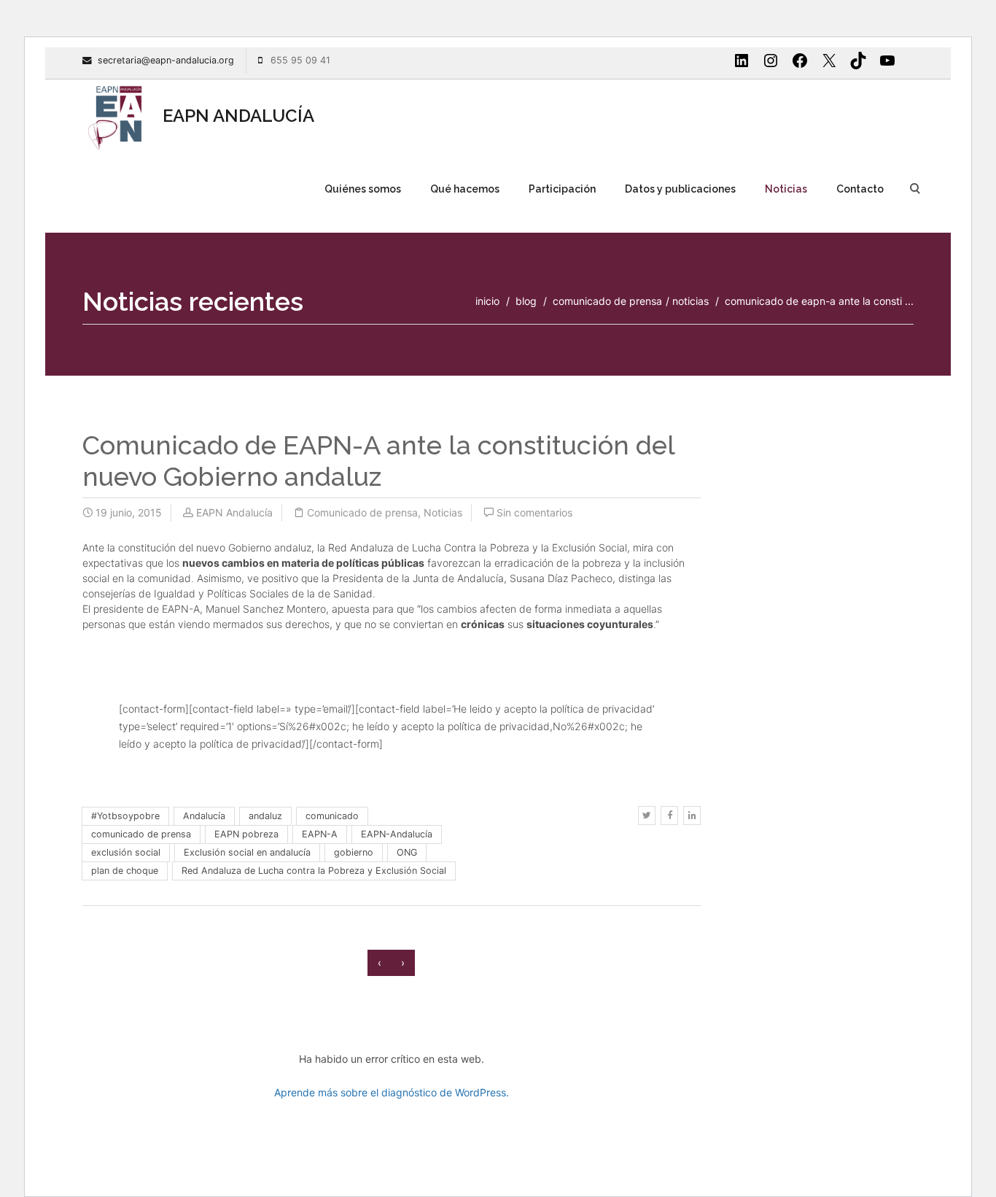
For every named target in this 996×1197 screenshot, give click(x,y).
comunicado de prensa (141, 834)
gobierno (353, 852)
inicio (487, 301)
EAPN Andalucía (234, 512)
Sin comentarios (534, 512)
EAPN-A (320, 834)
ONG (407, 852)
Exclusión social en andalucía (247, 852)
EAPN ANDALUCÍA (236, 115)
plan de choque (124, 870)
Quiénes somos (362, 189)
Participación (562, 189)
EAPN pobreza (246, 834)
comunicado (332, 815)
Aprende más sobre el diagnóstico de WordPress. (391, 1092)
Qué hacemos (464, 189)
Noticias (786, 189)
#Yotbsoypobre (125, 815)
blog (526, 301)
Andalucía (204, 815)
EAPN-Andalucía (396, 834)
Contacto (860, 189)
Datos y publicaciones (680, 189)
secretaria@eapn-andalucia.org (166, 60)
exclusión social (125, 852)
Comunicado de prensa (607, 301)
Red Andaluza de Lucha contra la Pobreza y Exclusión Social (314, 870)
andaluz (265, 815)
